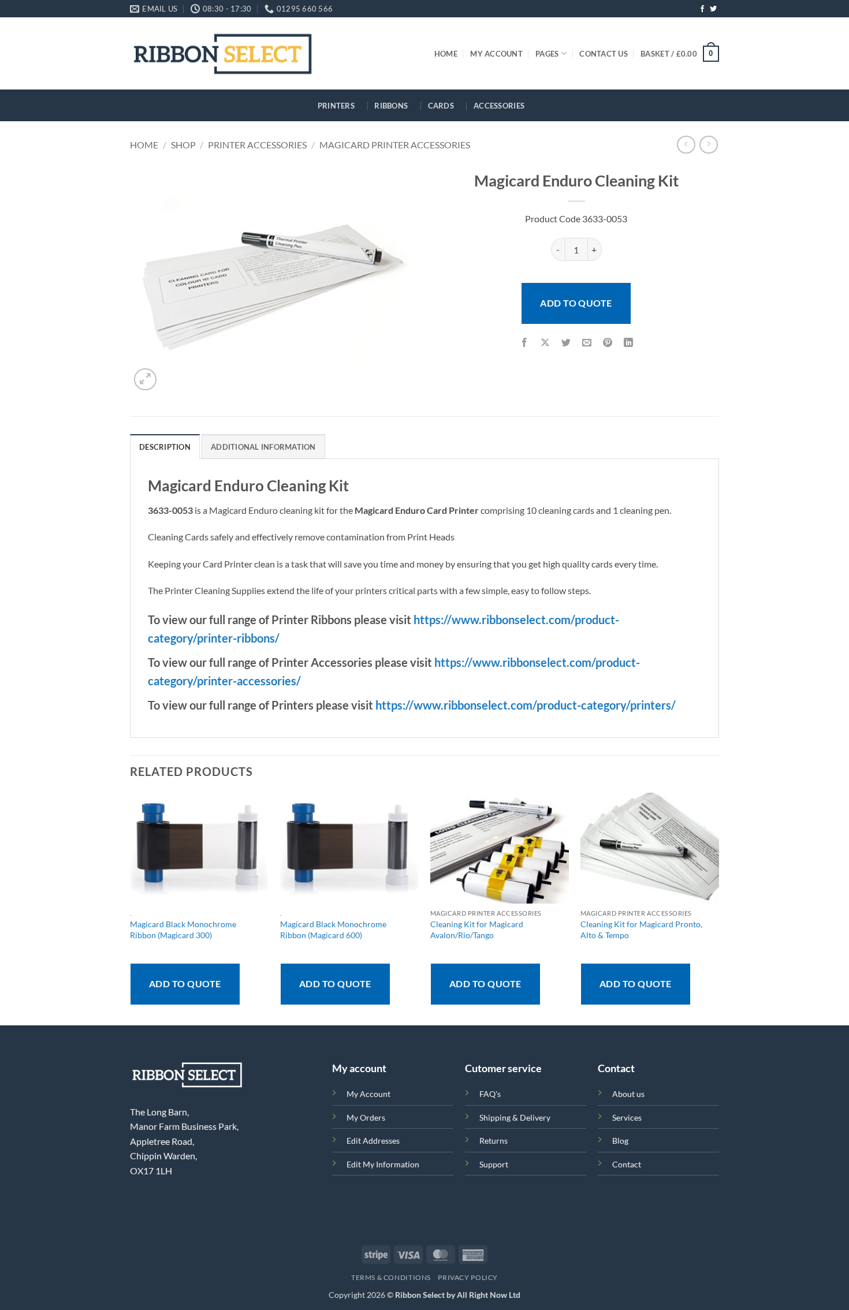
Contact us (603, 53)
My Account (496, 53)
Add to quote (576, 302)
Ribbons (391, 105)
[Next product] (686, 145)
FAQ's (490, 1094)
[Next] (718, 908)
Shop (183, 144)
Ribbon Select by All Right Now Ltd (457, 1295)
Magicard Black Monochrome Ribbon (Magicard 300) (183, 929)
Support (493, 1164)
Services (627, 1117)
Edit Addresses (373, 1140)
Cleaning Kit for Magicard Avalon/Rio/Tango (476, 929)
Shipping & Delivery (514, 1117)
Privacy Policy (468, 1277)
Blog (620, 1140)
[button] (680, 54)
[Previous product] (708, 145)
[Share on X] (545, 343)
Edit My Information (383, 1164)
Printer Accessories (257, 144)
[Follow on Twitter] (713, 9)
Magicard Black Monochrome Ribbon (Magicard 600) (333, 929)
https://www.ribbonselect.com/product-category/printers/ (525, 705)
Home (445, 53)
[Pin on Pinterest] (607, 343)
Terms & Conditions (391, 1277)
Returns (493, 1140)
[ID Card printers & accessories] (222, 53)
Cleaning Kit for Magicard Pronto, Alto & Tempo (641, 929)
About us (628, 1094)
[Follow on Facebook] (702, 9)
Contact (626, 1164)
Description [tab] (165, 446)
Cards (441, 105)
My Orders (366, 1117)
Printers (336, 105)
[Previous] (130, 908)
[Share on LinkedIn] (628, 343)
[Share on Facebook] (524, 343)
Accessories (499, 105)
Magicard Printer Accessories (394, 144)
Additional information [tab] (263, 446)
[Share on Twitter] (566, 343)
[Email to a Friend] (587, 343)
